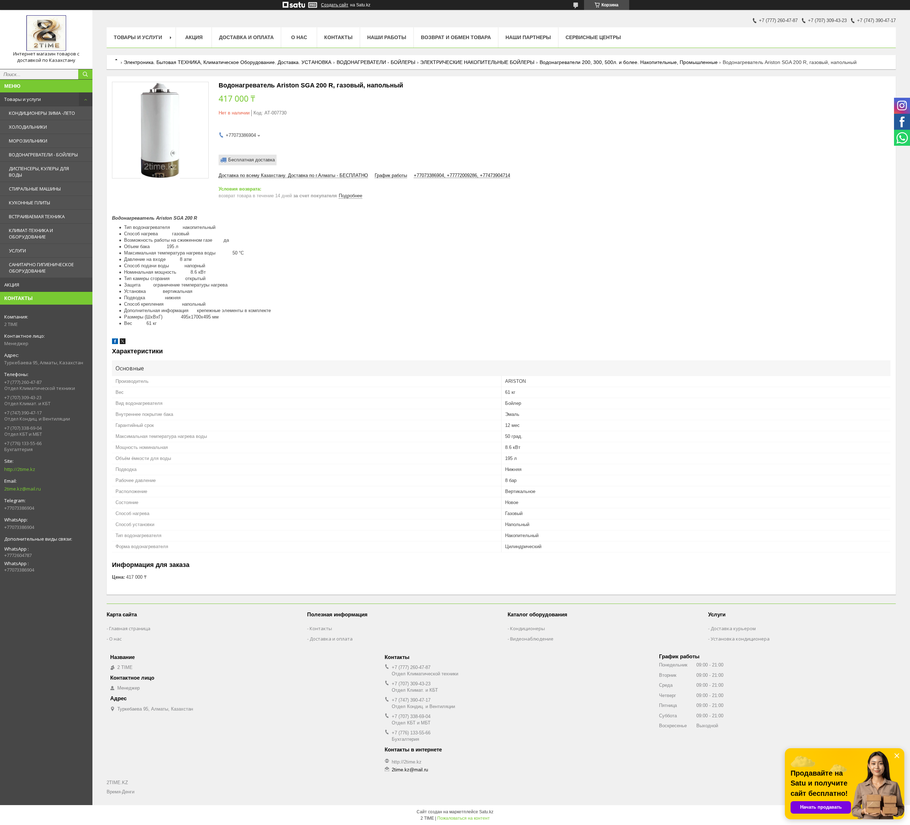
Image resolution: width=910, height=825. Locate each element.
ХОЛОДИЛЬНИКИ (28, 127)
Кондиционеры (527, 628)
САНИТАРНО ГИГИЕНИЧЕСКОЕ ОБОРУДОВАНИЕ (41, 267)
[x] (122, 342)
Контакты (338, 37)
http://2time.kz (19, 469)
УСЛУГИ (17, 250)
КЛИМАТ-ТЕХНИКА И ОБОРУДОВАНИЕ (31, 233)
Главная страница (129, 628)
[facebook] (115, 342)
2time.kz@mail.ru (22, 489)
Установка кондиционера (740, 639)
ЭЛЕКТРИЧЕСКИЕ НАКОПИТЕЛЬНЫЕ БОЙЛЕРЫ (477, 62)
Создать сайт (334, 4)
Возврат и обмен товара (456, 37)
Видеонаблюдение (531, 639)
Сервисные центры (593, 37)
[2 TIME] (46, 33)
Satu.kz (486, 811)
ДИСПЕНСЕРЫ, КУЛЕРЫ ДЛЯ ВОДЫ (39, 171)
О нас (299, 37)
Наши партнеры (528, 37)
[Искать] (85, 74)
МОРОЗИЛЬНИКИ (28, 141)
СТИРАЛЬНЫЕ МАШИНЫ (35, 189)
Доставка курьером (733, 628)
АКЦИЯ (11, 285)
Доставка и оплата (246, 37)
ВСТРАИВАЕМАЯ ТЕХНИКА (37, 216)
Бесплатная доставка (251, 159)
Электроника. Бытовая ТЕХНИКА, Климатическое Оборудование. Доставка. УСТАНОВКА (227, 62)
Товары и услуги (22, 99)
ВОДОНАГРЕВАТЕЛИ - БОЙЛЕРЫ (43, 154)
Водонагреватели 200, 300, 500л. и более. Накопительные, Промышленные (629, 62)
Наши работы (386, 37)
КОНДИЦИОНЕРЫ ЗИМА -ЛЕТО (42, 113)
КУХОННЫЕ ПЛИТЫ (29, 202)
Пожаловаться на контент (463, 818)
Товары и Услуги (138, 37)
